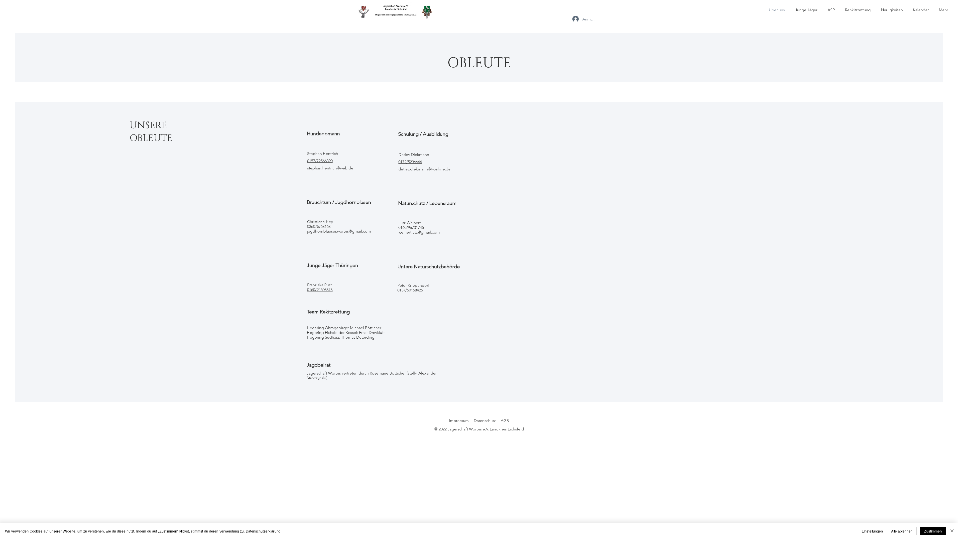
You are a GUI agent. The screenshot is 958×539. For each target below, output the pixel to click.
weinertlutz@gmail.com (419, 232)
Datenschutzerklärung (263, 531)
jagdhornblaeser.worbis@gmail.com (339, 231)
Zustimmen (933, 531)
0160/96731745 (411, 227)
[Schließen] (952, 531)
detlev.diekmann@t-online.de (424, 169)
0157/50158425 (410, 290)
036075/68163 (319, 226)
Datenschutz (485, 420)
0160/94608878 (320, 289)
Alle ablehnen (902, 531)
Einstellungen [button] (872, 531)
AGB (505, 420)
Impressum (459, 420)
